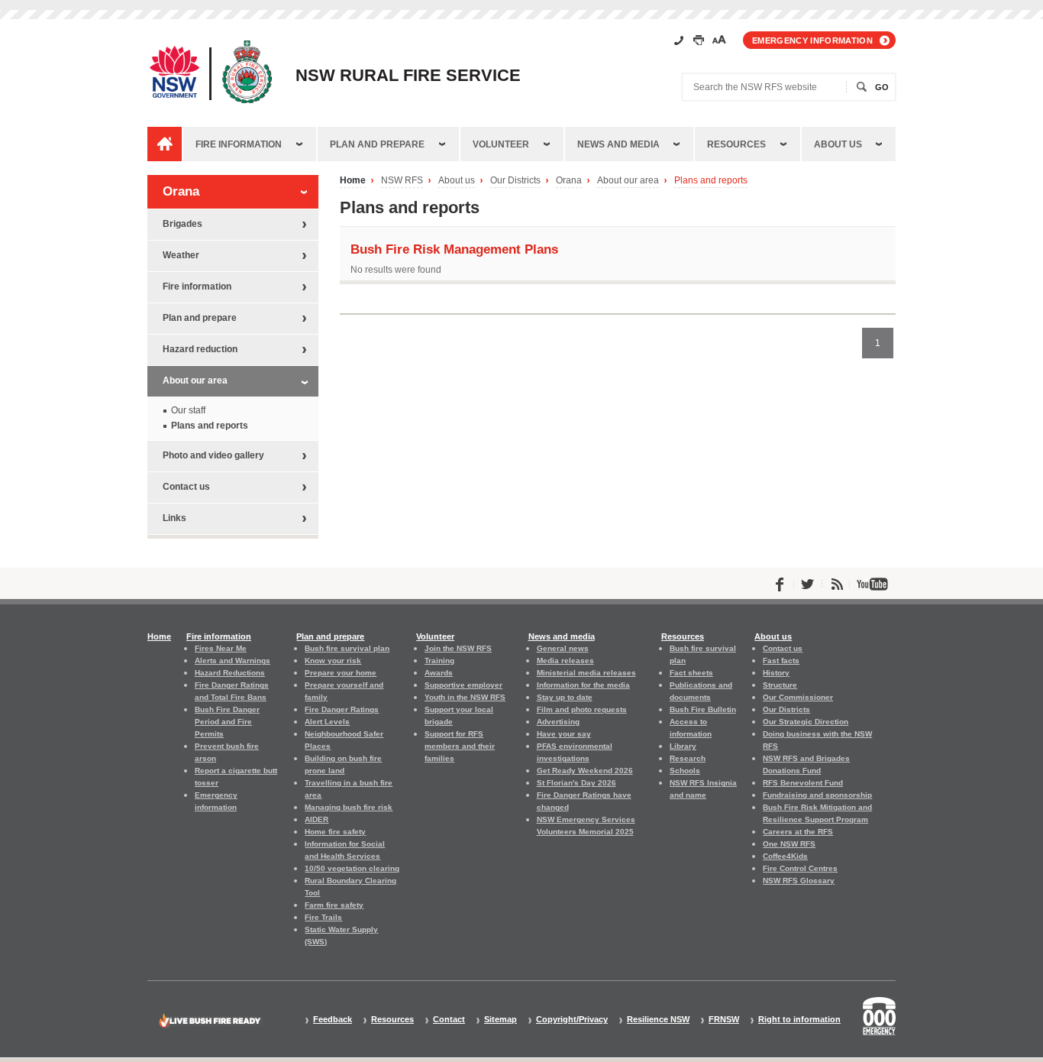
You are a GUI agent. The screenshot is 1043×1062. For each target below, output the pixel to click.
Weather (181, 255)
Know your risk (333, 660)
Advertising (558, 721)
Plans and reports (711, 181)
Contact (449, 1019)
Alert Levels (327, 721)
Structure (780, 685)
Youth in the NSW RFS (465, 697)
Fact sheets (691, 673)
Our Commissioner (798, 697)
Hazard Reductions (230, 673)
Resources (736, 144)
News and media (618, 144)
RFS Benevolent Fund (803, 783)
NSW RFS (402, 181)
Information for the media (583, 685)
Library (683, 746)
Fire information (238, 144)
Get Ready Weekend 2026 (585, 770)
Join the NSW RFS (458, 648)
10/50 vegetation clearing (352, 868)
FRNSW (724, 1019)
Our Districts (515, 181)
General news (563, 648)
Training (439, 660)
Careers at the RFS (798, 831)
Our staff (188, 410)
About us (838, 144)
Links (174, 518)
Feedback (332, 1019)
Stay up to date (565, 697)
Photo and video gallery (213, 455)
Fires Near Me (221, 648)
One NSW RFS (789, 844)
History (776, 673)
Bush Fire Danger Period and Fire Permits (227, 721)
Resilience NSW (658, 1019)
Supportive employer (463, 685)
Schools (685, 770)
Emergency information (812, 40)
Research (688, 758)
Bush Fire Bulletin (703, 709)
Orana (569, 181)
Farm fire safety (334, 905)
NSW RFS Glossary (799, 880)
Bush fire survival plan (347, 648)
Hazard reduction (200, 349)
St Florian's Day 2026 (576, 783)
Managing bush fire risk (348, 807)
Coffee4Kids (785, 856)
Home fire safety (335, 831)
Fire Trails (323, 917)
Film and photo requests (582, 709)
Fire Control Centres (800, 868)
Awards (439, 673)
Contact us (186, 486)
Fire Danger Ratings (342, 709)
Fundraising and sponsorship (817, 795)
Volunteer (501, 144)
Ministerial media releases (586, 673)
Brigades (182, 224)
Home (353, 181)
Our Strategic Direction (805, 721)
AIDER (316, 819)
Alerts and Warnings (232, 660)
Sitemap (500, 1019)
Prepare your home (340, 673)
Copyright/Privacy (572, 1019)
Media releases (565, 660)
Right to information (799, 1019)
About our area (628, 181)
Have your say (564, 734)
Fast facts (781, 660)
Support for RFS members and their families (460, 746)
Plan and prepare (377, 144)
